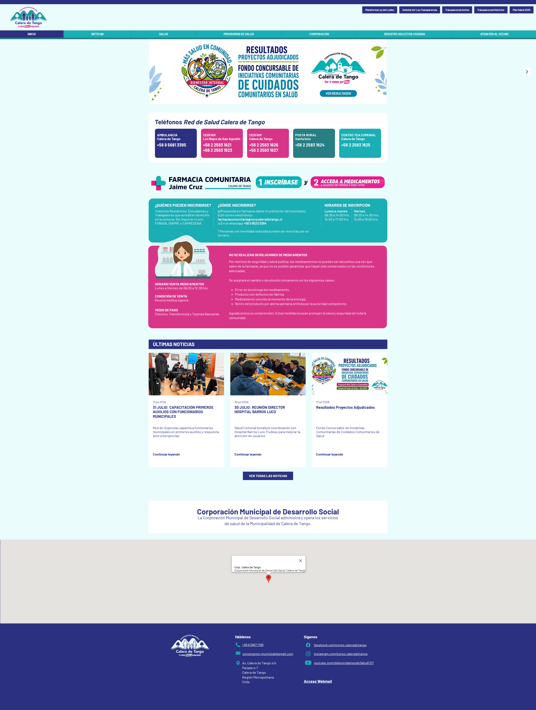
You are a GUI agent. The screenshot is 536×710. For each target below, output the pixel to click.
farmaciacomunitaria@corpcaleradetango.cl (250, 219)
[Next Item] (527, 71)
